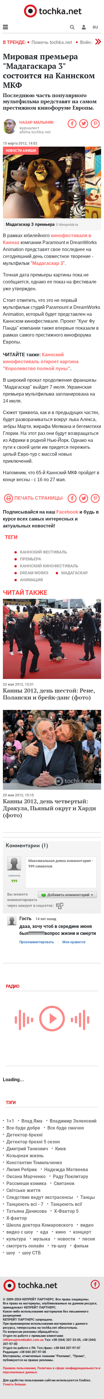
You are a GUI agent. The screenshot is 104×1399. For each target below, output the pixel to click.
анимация (31, 579)
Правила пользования (19, 1368)
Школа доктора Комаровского (39, 1225)
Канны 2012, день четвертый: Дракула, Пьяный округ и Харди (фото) (49, 808)
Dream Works (34, 573)
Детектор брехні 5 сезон (33, 1142)
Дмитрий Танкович (27, 1148)
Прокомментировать (36, 942)
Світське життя (23, 1190)
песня (88, 1239)
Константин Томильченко (34, 1162)
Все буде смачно (65, 1128)
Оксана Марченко (26, 1176)
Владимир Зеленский (73, 1121)
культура (16, 1239)
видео (87, 1225)
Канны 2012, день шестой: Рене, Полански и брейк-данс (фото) (49, 693)
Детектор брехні (24, 1135)
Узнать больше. (15, 1384)
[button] (84, 27)
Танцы (87, 1197)
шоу (10, 1253)
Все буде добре (23, 1128)
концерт (82, 1232)
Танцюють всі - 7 (24, 1204)
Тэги (11, 1102)
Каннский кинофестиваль (49, 566)
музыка (41, 1239)
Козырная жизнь (25, 1155)
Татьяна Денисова (26, 1211)
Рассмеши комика (26, 1183)
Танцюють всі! (66, 1204)
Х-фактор (16, 1218)
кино (60, 1232)
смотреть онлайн (25, 1246)
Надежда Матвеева (66, 1169)
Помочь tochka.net (52, 42)
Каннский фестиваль (43, 552)
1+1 (10, 1121)
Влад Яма (31, 1121)
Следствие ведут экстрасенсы (39, 1197)
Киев (60, 1148)
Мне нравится (74, 942)
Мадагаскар (74, 573)
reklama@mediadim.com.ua (23, 1340)
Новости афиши (21, 151)
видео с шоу (19, 1232)
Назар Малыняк (36, 122)
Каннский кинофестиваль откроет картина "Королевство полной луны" (41, 361)
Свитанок (64, 1183)
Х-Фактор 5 (66, 1211)
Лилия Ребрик (21, 1169)
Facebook (67, 512)
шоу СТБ (31, 1253)
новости (66, 1239)
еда (44, 1232)
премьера (30, 559)
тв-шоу (58, 1246)
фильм (81, 1246)
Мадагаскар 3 (47, 263)
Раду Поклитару (70, 1176)
